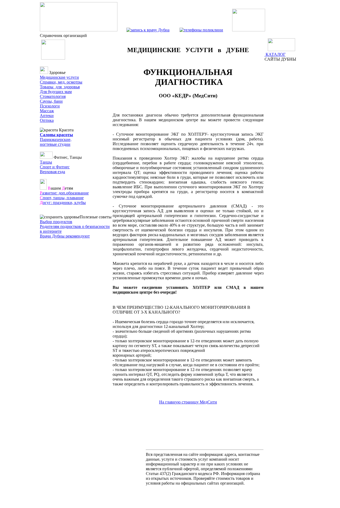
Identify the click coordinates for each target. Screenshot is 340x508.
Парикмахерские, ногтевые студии (55, 142)
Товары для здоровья (60, 87)
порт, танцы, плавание (62, 197)
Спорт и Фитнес (55, 167)
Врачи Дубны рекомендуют (65, 236)
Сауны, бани (51, 101)
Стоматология (53, 96)
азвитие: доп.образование (64, 193)
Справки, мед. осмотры (61, 82)
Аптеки (47, 115)
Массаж (47, 111)
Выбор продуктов (56, 221)
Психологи (50, 106)
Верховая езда (52, 171)
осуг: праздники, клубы (63, 202)
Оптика (47, 120)
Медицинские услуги (59, 77)
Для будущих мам (56, 91)
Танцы (46, 162)
